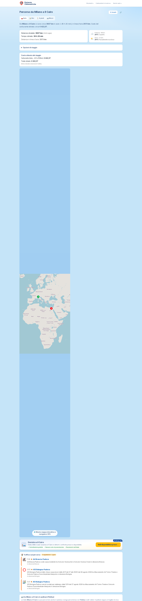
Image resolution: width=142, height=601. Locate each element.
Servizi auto (117, 3)
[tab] (24, 18)
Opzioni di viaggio (30, 47)
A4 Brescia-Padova (41, 559)
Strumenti (89, 3)
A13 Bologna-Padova (41, 569)
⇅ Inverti (113, 12)
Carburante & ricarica (103, 3)
